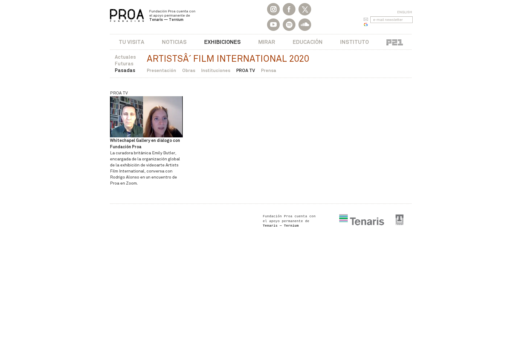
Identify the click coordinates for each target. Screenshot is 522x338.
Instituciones (215, 70)
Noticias (174, 41)
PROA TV (245, 70)
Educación (308, 41)
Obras (188, 70)
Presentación (161, 70)
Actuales (125, 57)
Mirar (266, 41)
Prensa (268, 70)
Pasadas (125, 70)
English (404, 12)
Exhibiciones (222, 41)
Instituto (354, 41)
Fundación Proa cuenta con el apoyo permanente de (172, 15)
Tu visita (131, 41)
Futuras (124, 64)
